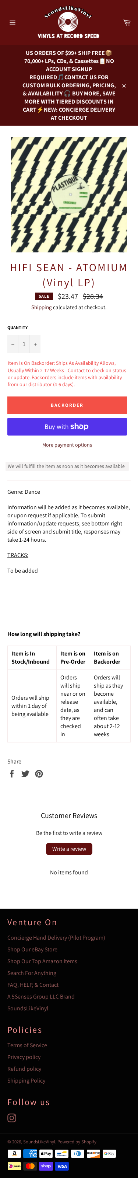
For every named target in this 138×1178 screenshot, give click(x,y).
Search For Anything (31, 973)
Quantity (17, 327)
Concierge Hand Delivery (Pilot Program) (56, 937)
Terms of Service (27, 1045)
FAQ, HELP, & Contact (33, 985)
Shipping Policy (26, 1080)
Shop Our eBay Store (32, 949)
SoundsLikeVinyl (27, 1008)
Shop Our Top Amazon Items (42, 961)
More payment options (67, 444)
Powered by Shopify (76, 1142)
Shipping (41, 307)
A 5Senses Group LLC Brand (41, 996)
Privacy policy (23, 1057)
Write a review (69, 849)
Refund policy (24, 1069)
